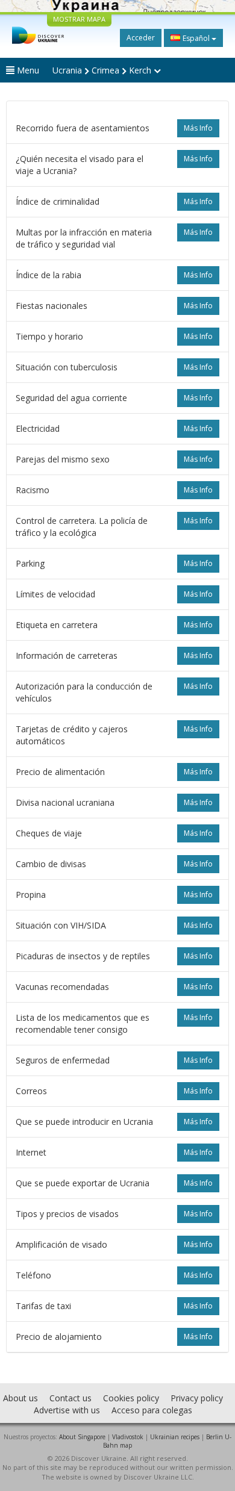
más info (198, 128)
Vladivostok (127, 1437)
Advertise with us (67, 1410)
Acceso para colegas (151, 1410)
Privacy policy (197, 1398)
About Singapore (82, 1437)
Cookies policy (131, 1398)
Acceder (141, 38)
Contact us (70, 1398)
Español (196, 38)
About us (20, 1398)
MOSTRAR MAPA (79, 18)
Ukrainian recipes (174, 1437)
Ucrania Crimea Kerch (103, 70)
